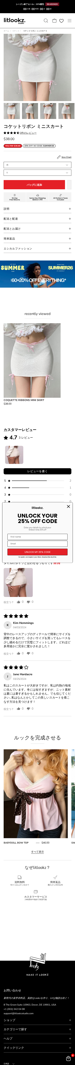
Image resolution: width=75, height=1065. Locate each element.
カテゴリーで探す (15, 1029)
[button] (45, 20)
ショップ (9, 1020)
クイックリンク (14, 1048)
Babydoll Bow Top (16, 842)
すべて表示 (37, 851)
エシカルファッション (18, 248)
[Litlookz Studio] (14, 20)
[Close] (68, 506)
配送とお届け (12, 228)
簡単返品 (9, 238)
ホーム (6, 31)
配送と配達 (11, 219)
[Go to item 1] (14, 455)
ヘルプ (8, 1039)
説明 (6, 209)
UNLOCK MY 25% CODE (38, 552)
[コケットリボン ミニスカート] (12, 111)
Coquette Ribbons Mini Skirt (24, 400)
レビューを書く (37, 471)
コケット (16, 31)
